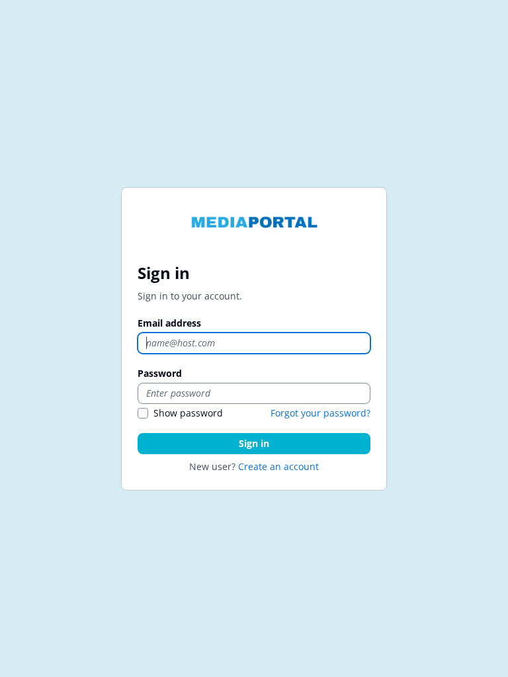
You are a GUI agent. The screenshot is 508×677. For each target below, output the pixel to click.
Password (160, 373)
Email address (169, 323)
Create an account (278, 466)
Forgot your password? (320, 413)
